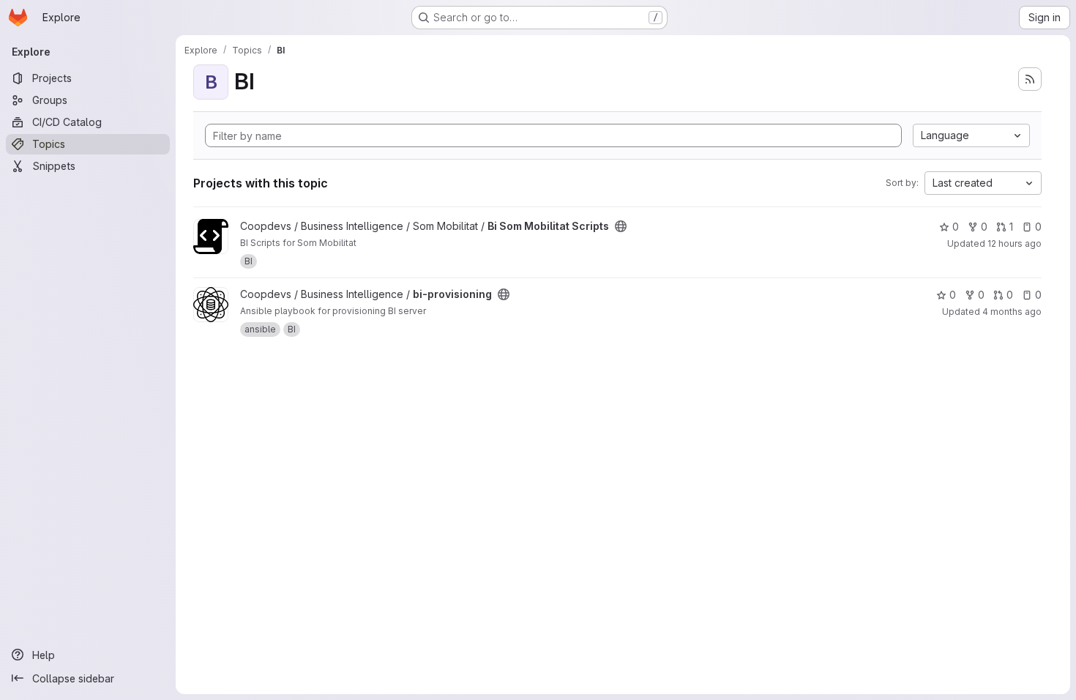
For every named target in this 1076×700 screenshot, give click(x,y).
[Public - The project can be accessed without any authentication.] (621, 226)
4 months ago (1012, 311)
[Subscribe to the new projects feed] (1030, 79)
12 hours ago (1014, 243)
